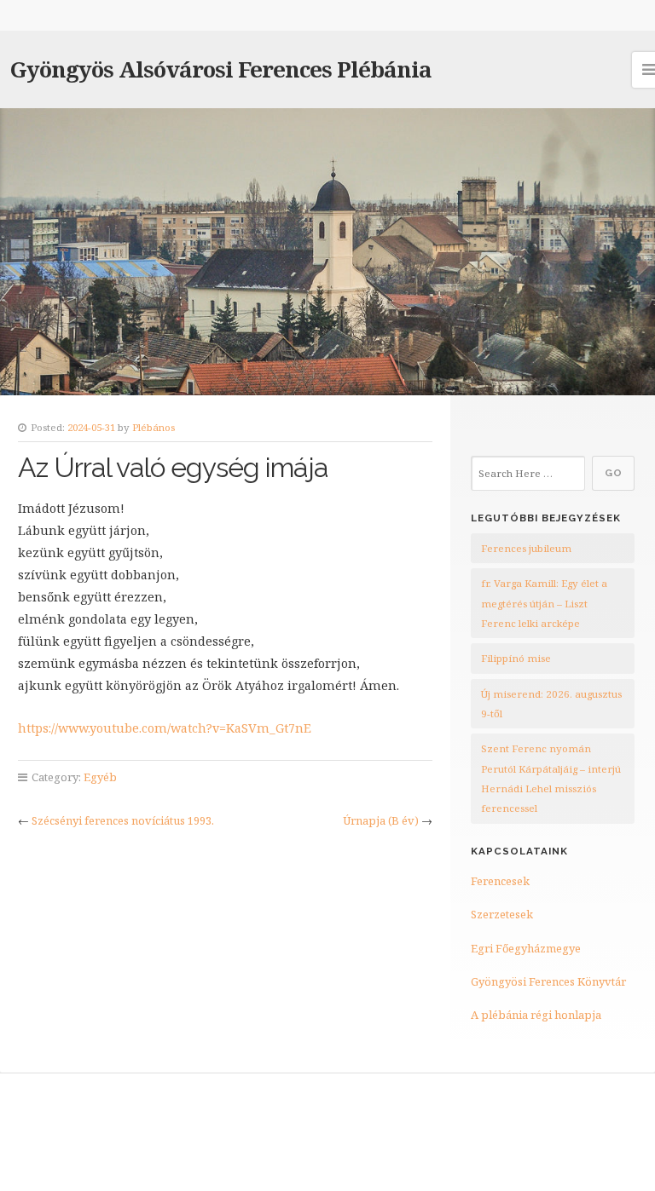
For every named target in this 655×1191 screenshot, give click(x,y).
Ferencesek (500, 881)
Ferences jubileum (526, 548)
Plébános (153, 427)
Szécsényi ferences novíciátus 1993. (123, 820)
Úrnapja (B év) (381, 820)
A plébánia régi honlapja (536, 1014)
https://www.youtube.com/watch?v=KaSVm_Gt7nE (164, 728)
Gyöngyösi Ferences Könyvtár (548, 981)
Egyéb (100, 777)
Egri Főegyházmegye (526, 948)
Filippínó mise (516, 658)
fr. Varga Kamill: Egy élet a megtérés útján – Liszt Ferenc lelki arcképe (544, 603)
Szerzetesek (502, 914)
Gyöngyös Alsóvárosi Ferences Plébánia (221, 69)
